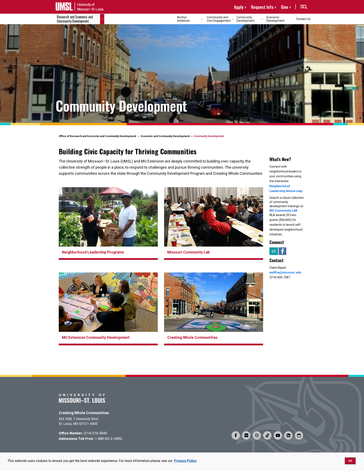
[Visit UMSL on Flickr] (246, 435)
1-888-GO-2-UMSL (109, 439)
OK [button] (350, 460)
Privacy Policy (185, 461)
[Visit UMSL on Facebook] (236, 435)
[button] (303, 7)
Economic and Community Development (165, 136)
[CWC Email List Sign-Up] (274, 250)
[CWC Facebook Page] (282, 250)
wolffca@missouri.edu (285, 272)
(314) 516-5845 (95, 433)
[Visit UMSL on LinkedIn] (288, 435)
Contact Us (303, 19)
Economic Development (275, 19)
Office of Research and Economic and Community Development (97, 136)
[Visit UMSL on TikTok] (267, 435)
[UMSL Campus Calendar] (299, 435)
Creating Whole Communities (84, 413)
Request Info (262, 7)
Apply (239, 7)
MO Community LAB (283, 210)
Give (284, 7)
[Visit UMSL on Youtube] (278, 435)
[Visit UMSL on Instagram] (257, 435)
